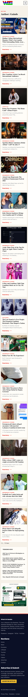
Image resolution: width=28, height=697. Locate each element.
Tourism (3, 652)
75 (5, 543)
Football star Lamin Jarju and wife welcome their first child (12, 495)
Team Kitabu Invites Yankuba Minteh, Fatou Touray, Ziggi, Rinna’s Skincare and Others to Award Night (14, 559)
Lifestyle (3, 650)
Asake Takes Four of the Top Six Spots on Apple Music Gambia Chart (13, 249)
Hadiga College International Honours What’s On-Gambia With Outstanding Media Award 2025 (13, 41)
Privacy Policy (4, 694)
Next (7, 543)
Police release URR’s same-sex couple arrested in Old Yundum (13, 461)
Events (3, 655)
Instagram (11, 633)
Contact (3, 662)
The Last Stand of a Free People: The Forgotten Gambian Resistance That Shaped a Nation (13, 321)
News (2, 644)
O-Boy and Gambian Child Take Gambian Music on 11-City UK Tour (13, 285)
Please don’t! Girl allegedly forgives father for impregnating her (13, 530)
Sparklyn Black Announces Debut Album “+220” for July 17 (13, 144)
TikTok (16, 633)
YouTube (21, 633)
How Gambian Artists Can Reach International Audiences (13, 75)
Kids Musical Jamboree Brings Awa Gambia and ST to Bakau (12, 214)
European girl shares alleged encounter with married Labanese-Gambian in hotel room (13, 426)
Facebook (4, 633)
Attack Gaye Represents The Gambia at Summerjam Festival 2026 (13, 179)
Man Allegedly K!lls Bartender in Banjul (13, 577)
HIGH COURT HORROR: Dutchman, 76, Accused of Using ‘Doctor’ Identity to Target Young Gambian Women (14, 565)
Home (2, 642)
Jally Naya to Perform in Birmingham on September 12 (13, 553)
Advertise (4, 660)
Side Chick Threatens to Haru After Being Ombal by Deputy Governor (12, 390)
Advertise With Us (8, 681)
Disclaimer (12, 694)
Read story (5, 49)
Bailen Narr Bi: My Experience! (13, 355)
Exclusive (3, 647)
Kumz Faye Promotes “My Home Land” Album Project (13, 109)
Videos (3, 657)
